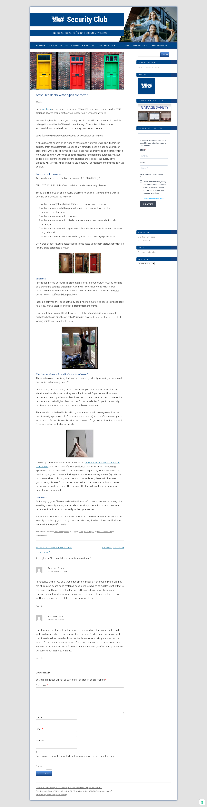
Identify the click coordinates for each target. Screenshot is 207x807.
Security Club (86, 19)
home (81, 532)
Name (40, 717)
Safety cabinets (140, 46)
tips (93, 532)
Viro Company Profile (146, 237)
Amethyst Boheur (56, 568)
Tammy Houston (55, 616)
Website (40, 740)
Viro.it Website (144, 240)
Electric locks (88, 46)
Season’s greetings (113, 547)
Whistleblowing (61, 795)
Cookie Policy (51, 795)
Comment (42, 685)
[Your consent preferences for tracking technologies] (202, 802)
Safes (127, 46)
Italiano (141, 67)
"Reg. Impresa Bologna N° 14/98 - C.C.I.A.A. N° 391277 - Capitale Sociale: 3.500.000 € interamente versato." (74, 791)
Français (149, 67)
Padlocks (53, 46)
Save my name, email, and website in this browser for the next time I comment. (76, 756)
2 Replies (39, 102)
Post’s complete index (146, 252)
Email (39, 729)
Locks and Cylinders (69, 46)
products (87, 532)
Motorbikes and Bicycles (110, 46)
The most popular (159, 46)
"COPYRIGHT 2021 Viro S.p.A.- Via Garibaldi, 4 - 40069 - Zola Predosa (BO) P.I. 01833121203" (69, 788)
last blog (46, 109)
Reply (38, 606)
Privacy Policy (40, 795)
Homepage (40, 46)
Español (158, 67)
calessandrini (41, 535)
